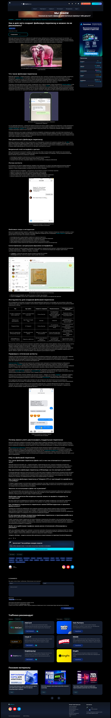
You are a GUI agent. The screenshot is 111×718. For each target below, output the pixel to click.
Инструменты (69, 8)
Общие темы (68, 560)
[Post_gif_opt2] (55, 14)
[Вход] (69, 4)
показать (18, 34)
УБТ (16, 560)
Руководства (39, 558)
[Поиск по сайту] (76, 3)
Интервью (62, 558)
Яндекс (63, 560)
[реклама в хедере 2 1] (86, 4)
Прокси (81, 62)
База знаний (12, 562)
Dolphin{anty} (30, 651)
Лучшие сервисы (72, 710)
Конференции (69, 558)
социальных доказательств (51, 450)
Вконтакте (52, 560)
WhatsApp (15, 128)
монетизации (46, 377)
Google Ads (36, 560)
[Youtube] (68, 567)
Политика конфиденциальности (14, 715)
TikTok (42, 560)
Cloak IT (28, 637)
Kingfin (75, 651)
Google (31, 560)
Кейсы (57, 558)
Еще (76, 8)
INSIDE (75, 637)
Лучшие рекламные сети (73, 709)
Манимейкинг (26, 558)
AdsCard (28, 623)
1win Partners (78, 623)
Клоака (81, 76)
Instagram (21, 128)
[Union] (27, 4)
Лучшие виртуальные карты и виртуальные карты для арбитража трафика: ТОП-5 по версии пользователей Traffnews (23, 687)
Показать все (17, 619)
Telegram (11, 128)
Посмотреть (98, 712)
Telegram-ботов (19, 78)
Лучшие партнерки (72, 707)
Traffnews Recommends (20, 562)
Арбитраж (33, 558)
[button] (52, 698)
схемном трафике (66, 84)
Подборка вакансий (72, 714)
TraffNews (15, 567)
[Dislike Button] (13, 538)
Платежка (82, 67)
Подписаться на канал (41, 549)
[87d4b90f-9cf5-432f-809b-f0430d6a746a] (91, 39)
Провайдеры (12, 558)
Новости (52, 558)
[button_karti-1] (97, 4)
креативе (19, 364)
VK (25, 128)
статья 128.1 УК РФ (19, 371)
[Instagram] (64, 567)
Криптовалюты (19, 558)
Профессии (12, 560)
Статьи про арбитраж (73, 706)
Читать (12, 692)
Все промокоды (91, 85)
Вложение (11, 597)
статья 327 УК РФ (36, 371)
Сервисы (51, 8)
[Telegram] (72, 567)
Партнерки (42, 8)
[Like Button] (9, 538)
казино (48, 85)
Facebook (26, 560)
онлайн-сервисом (60, 233)
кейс (67, 142)
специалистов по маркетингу (18, 447)
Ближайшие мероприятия (74, 713)
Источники (59, 8)
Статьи (34, 8)
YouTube (58, 560)
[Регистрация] (72, 4)
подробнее (78, 631)
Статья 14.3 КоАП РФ (13, 363)
